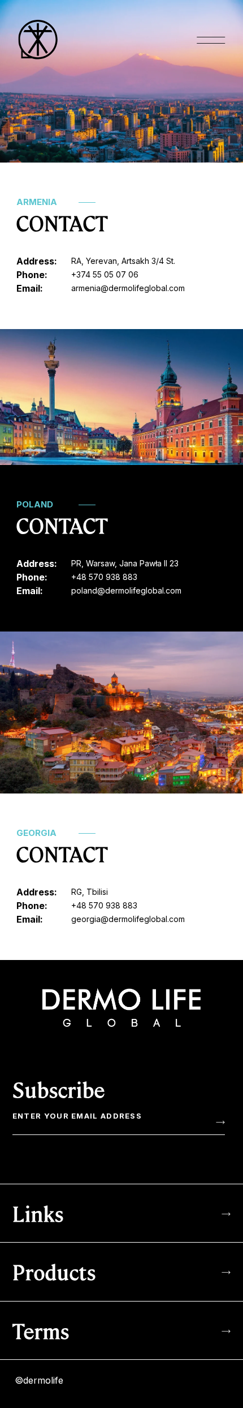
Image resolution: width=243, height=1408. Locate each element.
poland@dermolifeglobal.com (126, 590)
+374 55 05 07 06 (104, 274)
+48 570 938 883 (104, 577)
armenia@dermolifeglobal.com (128, 288)
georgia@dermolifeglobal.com (128, 919)
